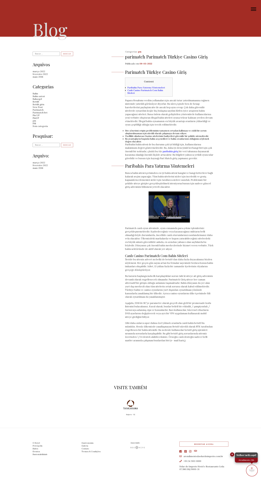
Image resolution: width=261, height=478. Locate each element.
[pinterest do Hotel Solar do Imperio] (185, 451)
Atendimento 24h (246, 460)
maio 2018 (38, 76)
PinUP (36, 118)
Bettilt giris (38, 104)
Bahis (35, 93)
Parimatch (38, 109)
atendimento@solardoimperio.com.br (203, 456)
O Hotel (36, 443)
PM (34, 123)
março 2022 (39, 71)
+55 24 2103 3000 (192, 461)
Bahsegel (37, 99)
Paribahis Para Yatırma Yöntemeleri (146, 87)
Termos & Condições (91, 451)
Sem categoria (40, 126)
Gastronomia (87, 443)
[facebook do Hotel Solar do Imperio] (180, 451)
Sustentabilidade (40, 454)
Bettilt (36, 101)
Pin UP (36, 115)
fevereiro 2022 (40, 74)
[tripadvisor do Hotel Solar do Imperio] (195, 451)
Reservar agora (232, 9)
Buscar (67, 54)
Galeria (85, 446)
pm (34, 120)
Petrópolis (37, 446)
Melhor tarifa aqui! (246, 455)
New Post (38, 107)
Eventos (36, 451)
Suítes (35, 448)
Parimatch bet (40, 112)
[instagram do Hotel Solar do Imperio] (190, 451)
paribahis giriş (170, 151)
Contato (85, 448)
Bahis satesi (39, 96)
